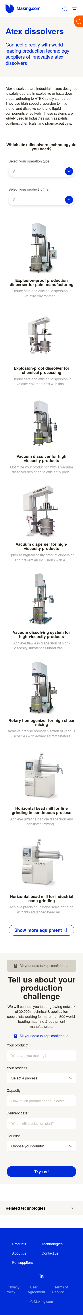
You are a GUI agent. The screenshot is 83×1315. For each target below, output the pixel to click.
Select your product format (28, 189)
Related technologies (26, 1208)
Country (13, 1135)
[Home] (23, 8)
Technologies (52, 1243)
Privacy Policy (12, 1289)
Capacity (14, 1090)
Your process (17, 1068)
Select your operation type (28, 161)
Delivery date (18, 1113)
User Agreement (36, 1289)
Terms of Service (60, 1289)
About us (19, 1253)
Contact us (50, 1253)
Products (19, 1243)
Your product (17, 1045)
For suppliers (22, 1262)
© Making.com (41, 1301)
